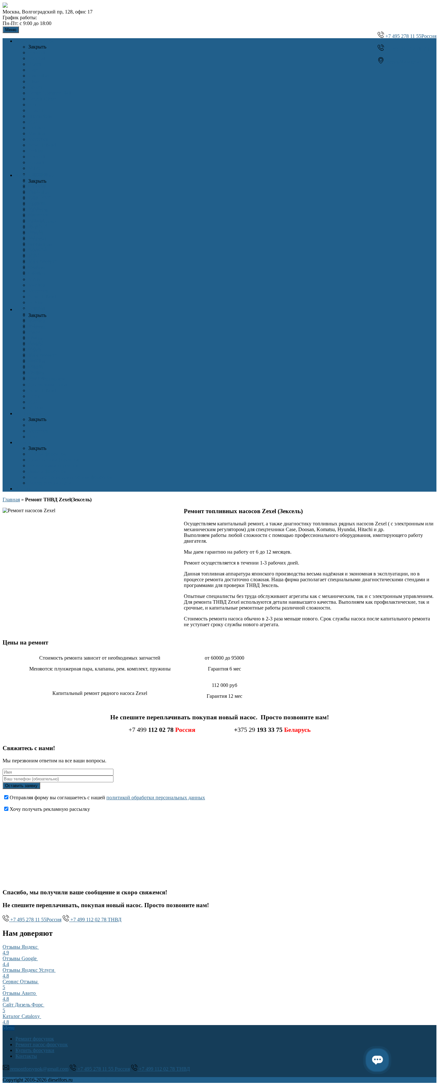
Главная (11, 499)
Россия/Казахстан (403, 62)
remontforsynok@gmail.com (38, 1069)
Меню (10, 29)
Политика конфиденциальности (109, 1080)
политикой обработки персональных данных (155, 797)
